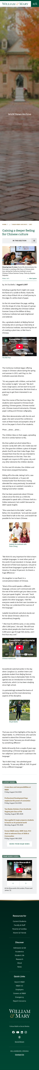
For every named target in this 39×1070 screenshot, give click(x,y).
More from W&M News (19, 844)
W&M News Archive (19, 114)
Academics (19, 952)
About (19, 963)
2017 (30, 224)
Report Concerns (19, 1001)
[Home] (15, 4)
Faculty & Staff (19, 925)
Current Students (19, 921)
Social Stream (19, 1042)
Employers (20, 990)
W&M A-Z (19, 986)
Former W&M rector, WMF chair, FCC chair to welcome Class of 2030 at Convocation (18, 833)
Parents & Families (19, 929)
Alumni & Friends (19, 933)
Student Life (19, 955)
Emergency (19, 997)
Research (19, 959)
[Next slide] (35, 258)
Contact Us (19, 1055)
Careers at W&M (19, 993)
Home (4, 224)
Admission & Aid (19, 948)
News (19, 967)
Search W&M (19, 982)
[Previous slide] (4, 258)
